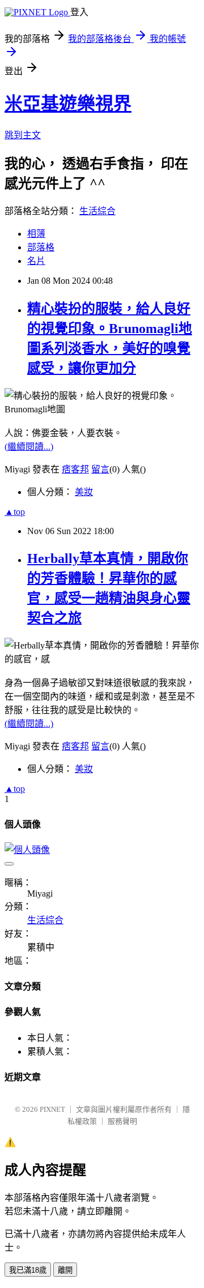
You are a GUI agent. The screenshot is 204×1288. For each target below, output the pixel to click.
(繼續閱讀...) (29, 446)
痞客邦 (75, 469)
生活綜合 (97, 211)
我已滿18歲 (27, 1270)
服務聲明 (122, 1121)
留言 (100, 469)
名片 (36, 261)
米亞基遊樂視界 (68, 103)
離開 (65, 1270)
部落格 (40, 247)
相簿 (36, 233)
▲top (15, 512)
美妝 (84, 492)
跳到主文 (23, 135)
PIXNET (52, 1109)
